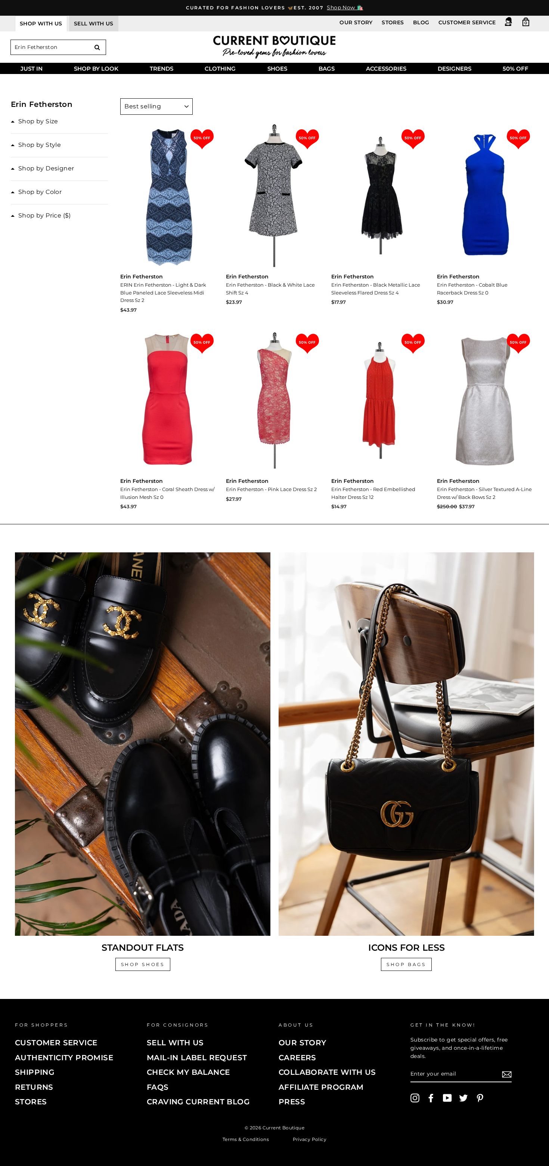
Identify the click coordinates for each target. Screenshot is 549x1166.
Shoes (277, 68)
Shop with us (41, 23)
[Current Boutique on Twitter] (463, 1097)
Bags (327, 68)
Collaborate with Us (327, 1072)
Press (292, 1101)
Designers (454, 68)
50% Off (515, 68)
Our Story (356, 22)
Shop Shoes (143, 964)
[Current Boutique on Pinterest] (479, 1097)
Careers (297, 1057)
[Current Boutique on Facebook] (431, 1097)
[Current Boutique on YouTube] (447, 1097)
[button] (34, 121)
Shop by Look (96, 68)
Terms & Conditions (246, 1139)
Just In (32, 68)
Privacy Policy (310, 1139)
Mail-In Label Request (197, 1057)
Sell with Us (175, 1042)
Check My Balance (188, 1072)
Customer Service (467, 22)
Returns (34, 1087)
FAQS (158, 1087)
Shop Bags (406, 964)
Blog (421, 22)
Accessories (386, 68)
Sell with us (94, 23)
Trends (161, 68)
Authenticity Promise (64, 1057)
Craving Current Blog (198, 1101)
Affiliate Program (321, 1087)
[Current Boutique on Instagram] (414, 1097)
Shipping (34, 1072)
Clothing (220, 68)
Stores (393, 22)
